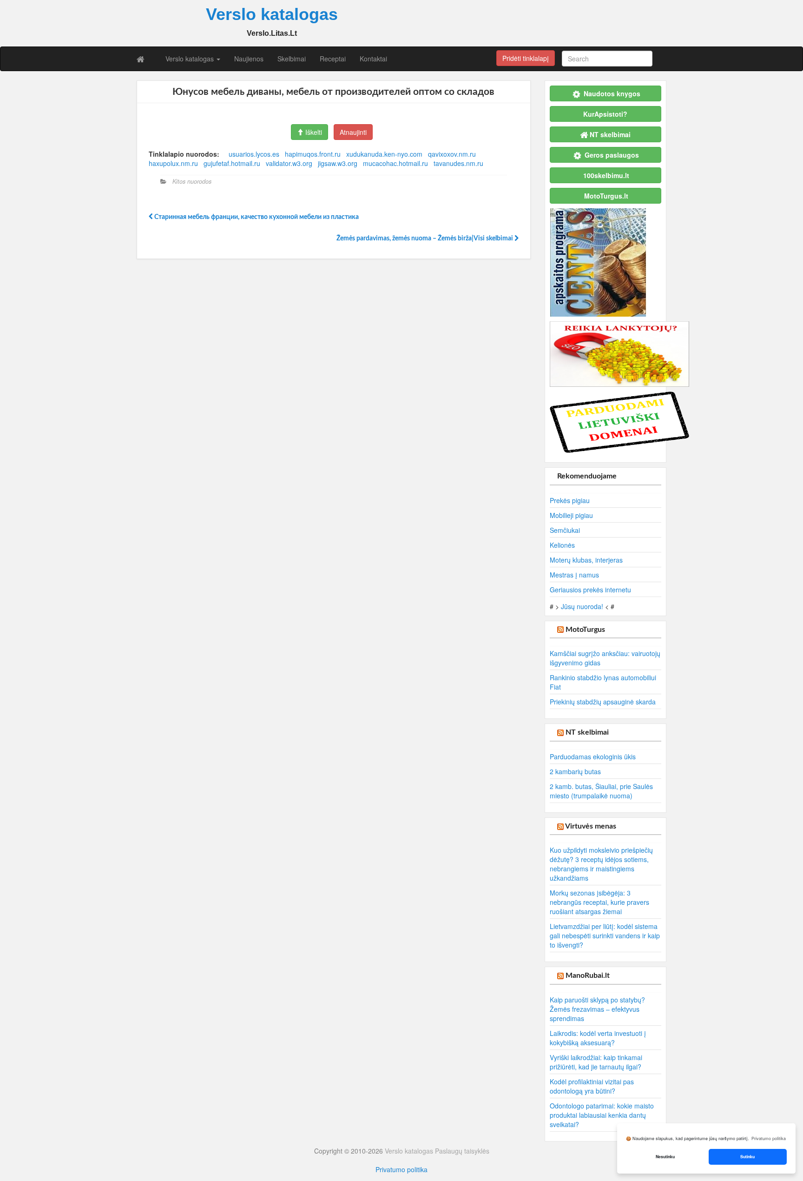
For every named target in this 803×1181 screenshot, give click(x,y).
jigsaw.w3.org (337, 163)
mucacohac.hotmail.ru (395, 163)
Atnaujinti (353, 132)
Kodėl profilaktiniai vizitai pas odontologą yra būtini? (592, 1086)
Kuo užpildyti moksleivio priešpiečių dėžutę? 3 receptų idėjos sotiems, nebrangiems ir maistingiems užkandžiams (601, 863)
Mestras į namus (574, 574)
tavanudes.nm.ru (458, 163)
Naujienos (248, 58)
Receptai (333, 58)
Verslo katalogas (190, 58)
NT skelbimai (587, 732)
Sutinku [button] (747, 1157)
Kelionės (562, 545)
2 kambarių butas (575, 771)
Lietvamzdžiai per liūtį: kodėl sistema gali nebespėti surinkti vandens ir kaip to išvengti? (605, 935)
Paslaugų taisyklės (462, 1150)
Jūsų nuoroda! (582, 606)
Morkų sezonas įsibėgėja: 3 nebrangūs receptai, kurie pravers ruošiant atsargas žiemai (599, 902)
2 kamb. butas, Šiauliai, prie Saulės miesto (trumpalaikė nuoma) (601, 791)
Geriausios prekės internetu (590, 589)
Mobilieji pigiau (571, 515)
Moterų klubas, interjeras (586, 559)
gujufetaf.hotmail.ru (232, 163)
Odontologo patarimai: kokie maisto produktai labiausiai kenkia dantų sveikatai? (602, 1115)
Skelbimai (291, 58)
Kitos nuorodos (191, 181)
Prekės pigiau (570, 500)
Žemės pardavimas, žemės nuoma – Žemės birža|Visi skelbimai (425, 238)
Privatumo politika (401, 1169)
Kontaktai (373, 58)
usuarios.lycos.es (254, 154)
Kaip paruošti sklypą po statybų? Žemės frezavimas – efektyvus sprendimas (597, 1009)
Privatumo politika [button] (768, 1138)
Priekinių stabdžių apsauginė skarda (603, 701)
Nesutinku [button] (665, 1157)
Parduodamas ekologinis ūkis (593, 756)
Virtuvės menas (590, 826)
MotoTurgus (585, 629)
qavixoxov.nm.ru (452, 154)
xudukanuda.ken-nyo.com (384, 154)
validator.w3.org (289, 163)
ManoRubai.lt (588, 975)
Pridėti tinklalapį (525, 58)
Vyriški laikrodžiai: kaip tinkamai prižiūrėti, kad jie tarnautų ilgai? (596, 1062)
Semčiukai (565, 530)
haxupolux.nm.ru (173, 163)
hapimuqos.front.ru (313, 154)
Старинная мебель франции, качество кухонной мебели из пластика (256, 217)
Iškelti (312, 132)
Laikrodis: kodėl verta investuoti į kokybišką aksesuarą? (598, 1037)
